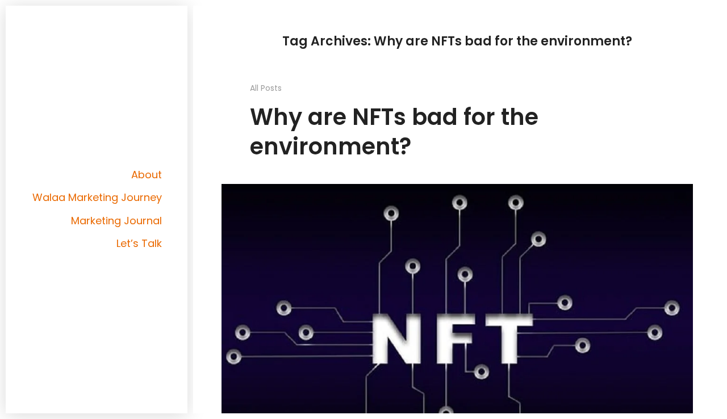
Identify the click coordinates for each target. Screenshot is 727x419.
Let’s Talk (139, 243)
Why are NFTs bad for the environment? (394, 131)
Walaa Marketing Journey (97, 197)
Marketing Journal (116, 220)
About (146, 174)
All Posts (266, 88)
